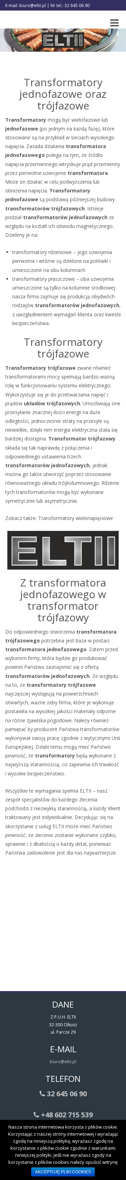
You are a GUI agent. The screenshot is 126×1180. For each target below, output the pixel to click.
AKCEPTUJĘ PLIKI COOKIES (63, 1171)
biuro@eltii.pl (63, 1062)
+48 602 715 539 (66, 1114)
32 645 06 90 (66, 1093)
